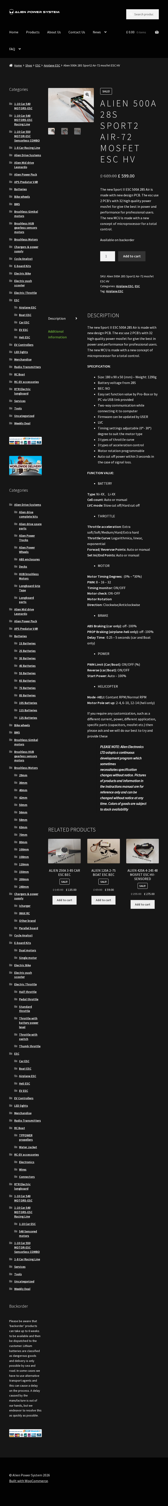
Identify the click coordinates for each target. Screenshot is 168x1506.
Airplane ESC (52, 65)
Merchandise (23, 359)
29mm (23, 775)
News (97, 32)
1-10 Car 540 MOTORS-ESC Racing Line (23, 120)
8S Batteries (27, 695)
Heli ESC (24, 337)
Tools (18, 408)
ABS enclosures (29, 559)
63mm (23, 827)
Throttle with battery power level (28, 1022)
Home (13, 32)
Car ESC (24, 322)
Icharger (24, 906)
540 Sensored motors (28, 1233)
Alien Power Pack (25, 174)
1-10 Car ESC (27, 1224)
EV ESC (23, 330)
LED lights (21, 352)
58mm (23, 820)
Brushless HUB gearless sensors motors (25, 227)
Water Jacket (28, 1147)
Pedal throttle (28, 999)
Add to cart (132, 256)
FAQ (12, 49)
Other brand (27, 921)
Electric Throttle (25, 293)
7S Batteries (27, 688)
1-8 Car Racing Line (27, 148)
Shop (28, 65)
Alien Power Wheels (27, 549)
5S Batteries (27, 673)
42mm (23, 798)
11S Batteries (28, 710)
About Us (54, 32)
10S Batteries (28, 703)
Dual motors (27, 950)
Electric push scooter (23, 283)
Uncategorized (24, 416)
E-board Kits (22, 266)
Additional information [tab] (57, 334)
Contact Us (76, 32)
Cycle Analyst (23, 259)
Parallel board (28, 928)
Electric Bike (22, 273)
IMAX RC (24, 913)
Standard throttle (25, 1009)
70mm (23, 835)
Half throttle (28, 992)
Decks (23, 566)
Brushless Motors (26, 239)
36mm (23, 783)
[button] (87, 94)
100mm (24, 849)
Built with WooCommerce (28, 1481)
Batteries (20, 189)
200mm (24, 879)
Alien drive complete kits (28, 514)
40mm (23, 790)
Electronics (26, 1162)
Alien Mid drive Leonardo (24, 165)
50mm (23, 805)
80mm (23, 842)
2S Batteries (27, 651)
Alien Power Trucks (27, 538)
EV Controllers (23, 345)
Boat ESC (25, 315)
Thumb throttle (29, 1046)
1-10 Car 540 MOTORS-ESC (23, 106)
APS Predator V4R (26, 182)
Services (20, 401)
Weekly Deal (22, 423)
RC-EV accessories (26, 382)
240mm (24, 887)
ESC (37, 65)
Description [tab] (57, 318)
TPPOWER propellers (26, 1137)
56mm (23, 812)
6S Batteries (27, 681)
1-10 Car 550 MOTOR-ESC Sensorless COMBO (27, 136)
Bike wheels (22, 197)
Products (33, 32)
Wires (22, 1169)
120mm (24, 864)
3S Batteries (27, 658)
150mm (24, 872)
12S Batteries (28, 718)
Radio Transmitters (27, 367)
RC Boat (19, 374)
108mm (24, 857)
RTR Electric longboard (22, 391)
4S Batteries (27, 666)
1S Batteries (27, 643)
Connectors (27, 1177)
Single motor (28, 958)
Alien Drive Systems (27, 155)
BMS (17, 204)
